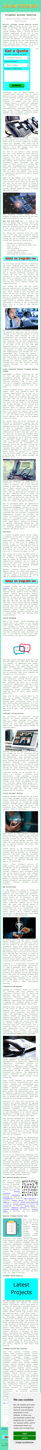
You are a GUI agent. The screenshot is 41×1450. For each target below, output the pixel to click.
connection (7, 236)
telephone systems (9, 611)
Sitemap (4, 1428)
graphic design (17, 1200)
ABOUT (24, 11)
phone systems (28, 92)
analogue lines (19, 143)
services (6, 1213)
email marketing (30, 1198)
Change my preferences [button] (25, 1442)
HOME (16, 11)
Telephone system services (14, 1373)
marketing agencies (18, 1207)
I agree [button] (24, 1433)
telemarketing (8, 1198)
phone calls (18, 224)
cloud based (33, 157)
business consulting (10, 1209)
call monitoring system (20, 1315)
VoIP (29, 218)
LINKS (20, 11)
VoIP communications (10, 351)
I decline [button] (25, 1438)
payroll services (19, 1204)
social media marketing (29, 1202)
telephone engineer (30, 1226)
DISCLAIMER (35, 11)
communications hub (10, 283)
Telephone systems (10, 586)
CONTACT (29, 11)
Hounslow (6, 588)
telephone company (31, 112)
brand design (30, 1205)
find (9, 1352)
